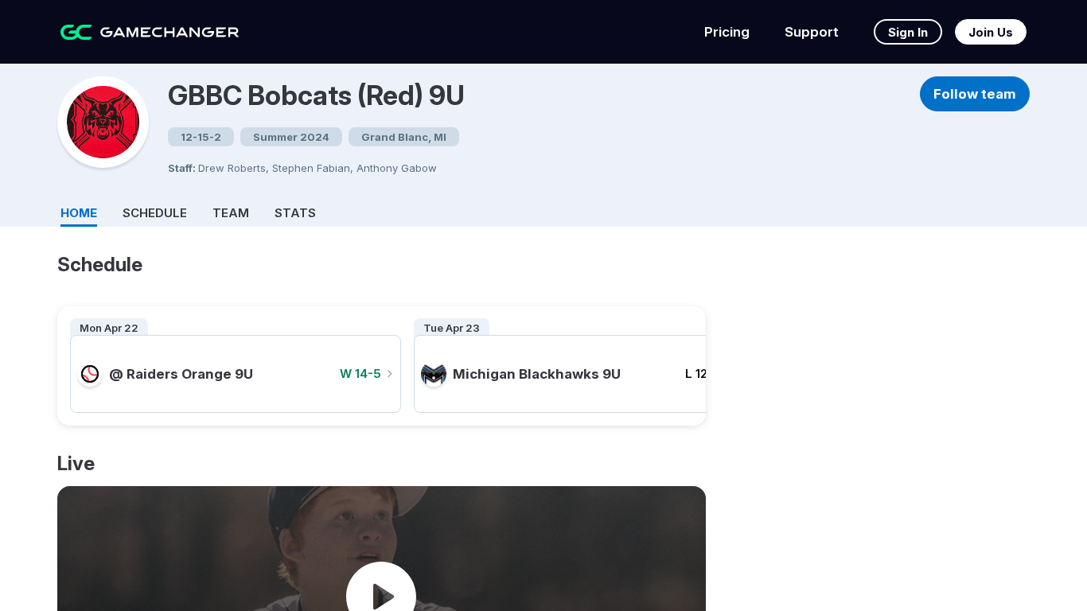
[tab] (78, 210)
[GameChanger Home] (150, 32)
